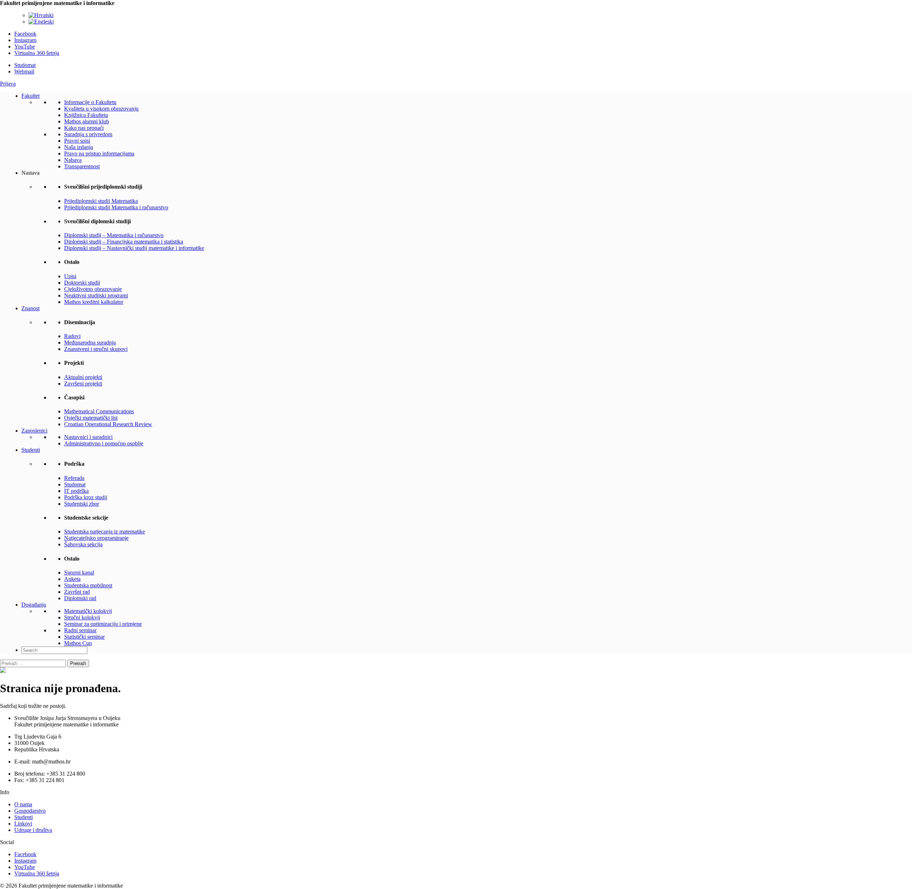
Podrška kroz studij (85, 497)
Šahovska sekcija (83, 544)
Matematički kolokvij (88, 611)
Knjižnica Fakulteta (86, 115)
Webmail (24, 71)
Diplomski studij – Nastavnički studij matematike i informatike (134, 248)
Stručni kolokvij (82, 617)
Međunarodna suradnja (90, 342)
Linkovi (23, 824)
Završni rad (77, 592)
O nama (23, 804)
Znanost (30, 308)
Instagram (25, 40)
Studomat (25, 65)
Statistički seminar (84, 637)
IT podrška (76, 491)
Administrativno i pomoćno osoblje (103, 443)
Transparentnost (82, 166)
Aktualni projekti (83, 377)
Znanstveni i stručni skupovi (96, 349)
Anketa (72, 579)
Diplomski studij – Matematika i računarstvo (114, 235)
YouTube (24, 47)
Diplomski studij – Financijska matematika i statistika (123, 242)
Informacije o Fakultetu (90, 102)
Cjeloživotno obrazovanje (93, 289)
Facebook (25, 34)
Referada (74, 478)
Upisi (70, 276)
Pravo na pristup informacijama (99, 153)
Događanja (33, 605)
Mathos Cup (78, 643)
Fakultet (30, 96)
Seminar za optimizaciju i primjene (103, 624)
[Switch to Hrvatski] (40, 15)
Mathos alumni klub (86, 121)
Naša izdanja (78, 147)
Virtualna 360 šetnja (36, 53)
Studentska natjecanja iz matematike (104, 531)
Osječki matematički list (91, 418)
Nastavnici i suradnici (88, 437)
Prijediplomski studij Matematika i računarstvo (116, 207)
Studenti (30, 450)
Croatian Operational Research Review (108, 424)
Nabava (73, 160)
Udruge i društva (33, 830)
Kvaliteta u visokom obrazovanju (101, 109)
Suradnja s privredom (88, 134)
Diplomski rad (80, 598)
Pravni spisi (77, 141)
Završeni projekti (83, 383)
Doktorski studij (82, 283)
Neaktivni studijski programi (96, 295)
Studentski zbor (81, 504)
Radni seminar (80, 630)
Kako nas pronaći (84, 128)
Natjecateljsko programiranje (96, 538)
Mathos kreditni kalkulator (93, 302)
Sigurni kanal (79, 572)
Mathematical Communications (99, 411)
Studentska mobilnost (88, 585)
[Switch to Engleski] (41, 22)
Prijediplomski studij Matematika (101, 201)
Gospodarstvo (30, 811)
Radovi (72, 336)
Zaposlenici (34, 431)
